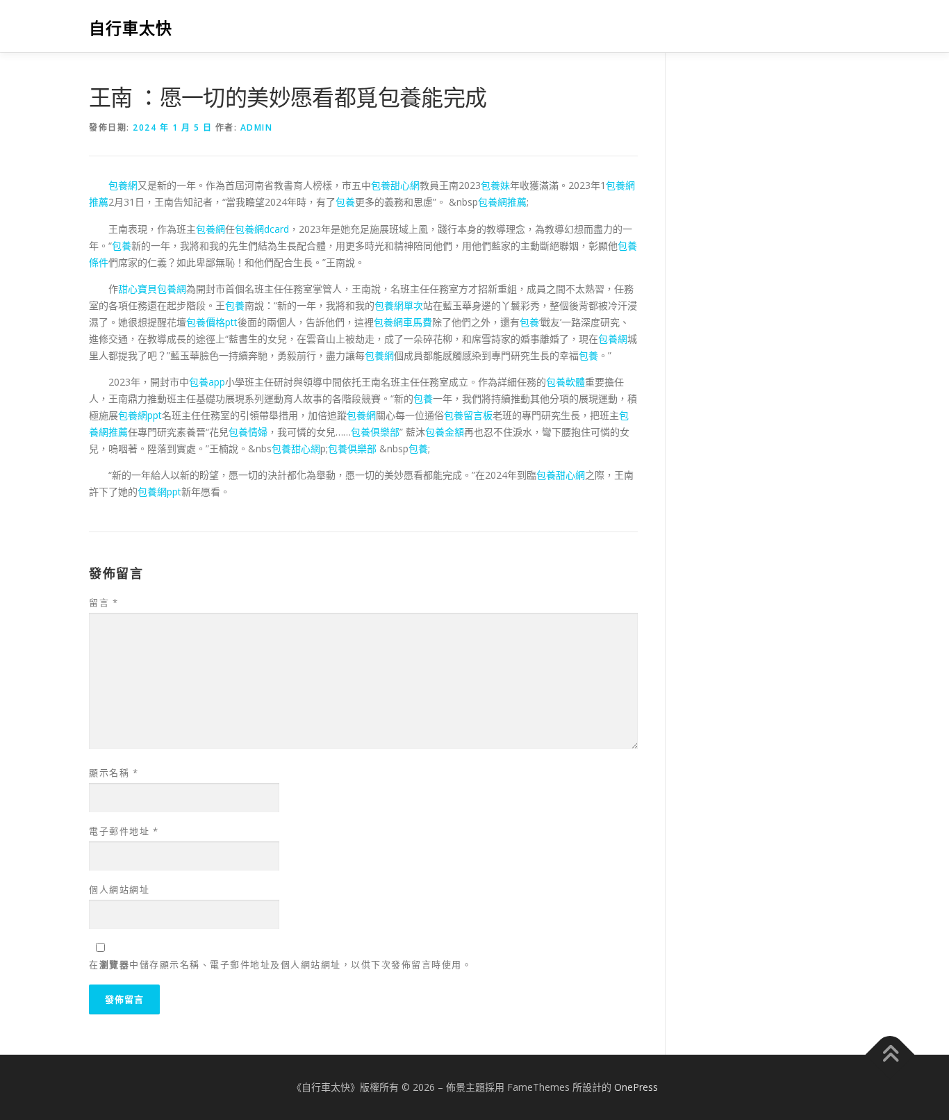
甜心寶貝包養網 (152, 288)
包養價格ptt (212, 322)
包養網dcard (262, 229)
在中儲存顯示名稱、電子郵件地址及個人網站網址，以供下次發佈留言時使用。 (280, 964)
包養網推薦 (502, 201)
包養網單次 (398, 305)
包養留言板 (468, 415)
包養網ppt (140, 415)
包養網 (123, 185)
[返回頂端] (890, 1054)
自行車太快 (130, 28)
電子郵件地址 (123, 831)
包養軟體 (565, 381)
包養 (345, 201)
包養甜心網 (395, 185)
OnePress (636, 1087)
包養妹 (495, 185)
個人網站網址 (119, 889)
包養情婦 (248, 431)
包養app (207, 381)
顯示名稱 (113, 772)
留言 (103, 602)
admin (256, 127)
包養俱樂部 (375, 431)
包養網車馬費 (403, 322)
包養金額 (444, 431)
